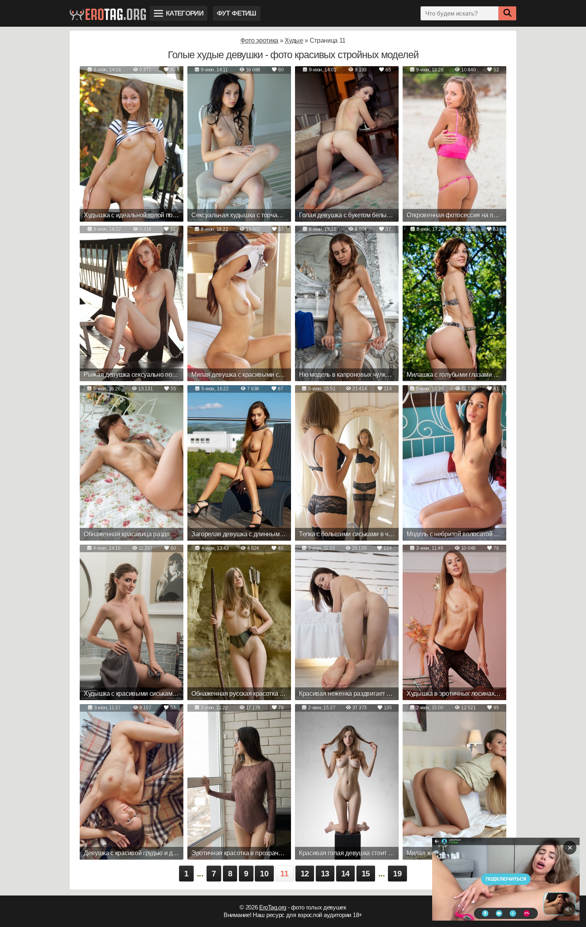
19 (397, 873)
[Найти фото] (507, 13)
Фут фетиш (236, 13)
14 (345, 873)
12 (305, 873)
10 (264, 873)
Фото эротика (259, 40)
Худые (294, 40)
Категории (184, 13)
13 (325, 873)
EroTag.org (272, 907)
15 (366, 873)
